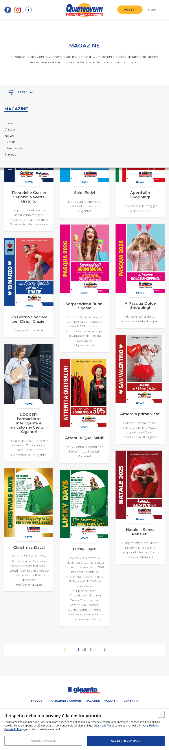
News (9, 136)
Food (9, 123)
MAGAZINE (16, 109)
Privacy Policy (148, 725)
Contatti (131, 700)
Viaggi (9, 129)
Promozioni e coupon (64, 700)
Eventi (9, 142)
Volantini (111, 700)
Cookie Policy (13, 729)
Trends (10, 154)
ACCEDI (130, 9)
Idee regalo (14, 148)
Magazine (92, 700)
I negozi (37, 700)
